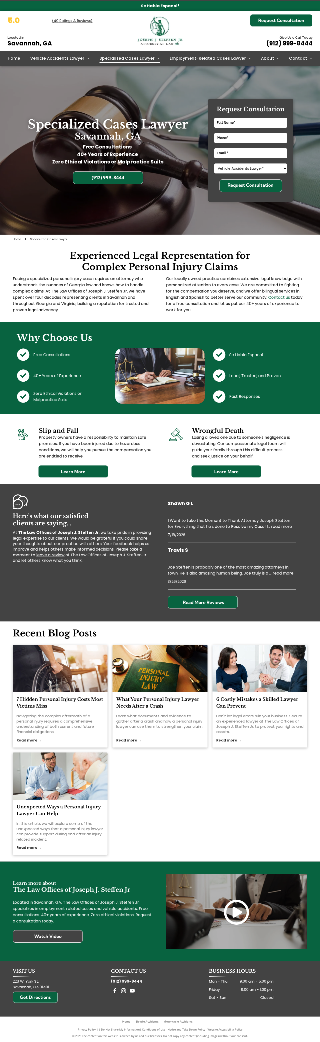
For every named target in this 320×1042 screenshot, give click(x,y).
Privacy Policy (87, 1029)
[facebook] (114, 991)
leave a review (50, 555)
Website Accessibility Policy (225, 1029)
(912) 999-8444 (289, 43)
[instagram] (123, 991)
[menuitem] (14, 58)
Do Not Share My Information (120, 1029)
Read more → (29, 740)
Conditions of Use (153, 1029)
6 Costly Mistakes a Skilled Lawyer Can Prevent (257, 703)
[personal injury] (60, 668)
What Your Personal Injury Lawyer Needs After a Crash (157, 703)
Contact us (279, 297)
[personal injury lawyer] (159, 668)
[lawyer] (259, 668)
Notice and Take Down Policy (186, 1029)
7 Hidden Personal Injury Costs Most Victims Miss (59, 703)
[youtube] (132, 991)
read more (281, 526)
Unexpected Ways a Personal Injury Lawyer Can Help (58, 810)
